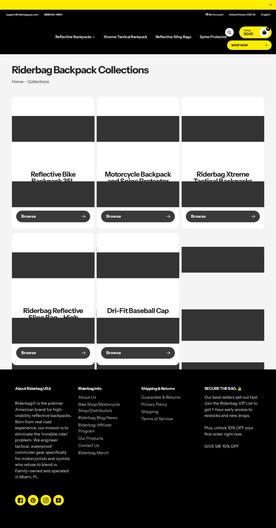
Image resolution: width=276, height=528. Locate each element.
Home (18, 81)
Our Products (90, 438)
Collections (38, 81)
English (265, 14)
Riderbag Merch (93, 452)
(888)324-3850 (53, 14)
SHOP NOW (239, 45)
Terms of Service (157, 418)
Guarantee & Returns (160, 397)
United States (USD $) (242, 14)
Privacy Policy (154, 404)
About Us (87, 397)
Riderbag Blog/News (98, 417)
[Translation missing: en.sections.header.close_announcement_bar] (270, 5)
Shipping (149, 411)
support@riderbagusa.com (22, 14)
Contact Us (88, 445)
